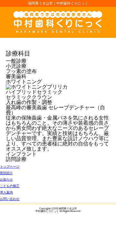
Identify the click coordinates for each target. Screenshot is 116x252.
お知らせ (6, 179)
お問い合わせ (9, 199)
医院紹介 (6, 173)
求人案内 (6, 192)
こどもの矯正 (9, 186)
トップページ (9, 166)
